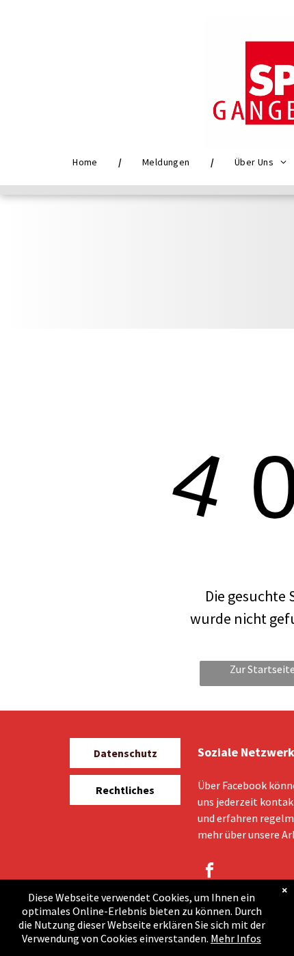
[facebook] (210, 872)
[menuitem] (87, 162)
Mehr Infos (236, 938)
